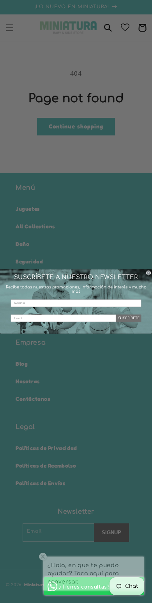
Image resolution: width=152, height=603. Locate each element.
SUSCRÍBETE (129, 318)
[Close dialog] (148, 273)
